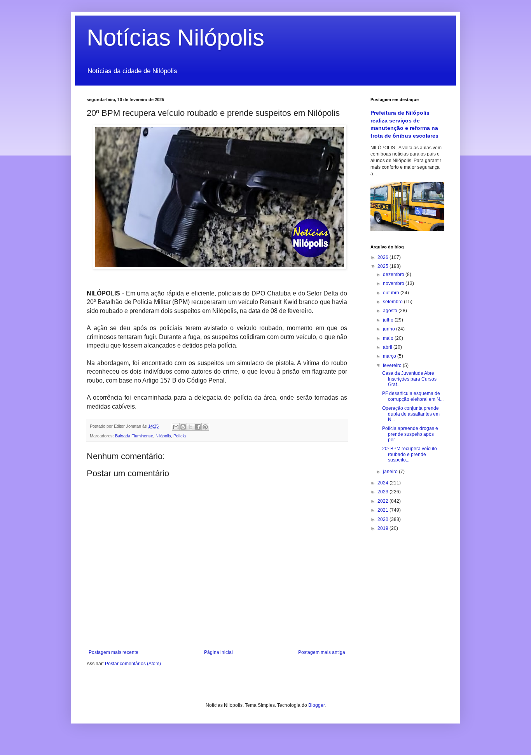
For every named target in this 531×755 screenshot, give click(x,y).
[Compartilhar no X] (190, 427)
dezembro (394, 274)
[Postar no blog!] (183, 427)
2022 (383, 501)
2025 (383, 266)
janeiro (391, 471)
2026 (383, 257)
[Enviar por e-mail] (176, 427)
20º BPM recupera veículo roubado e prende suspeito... (409, 454)
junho (389, 329)
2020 (383, 519)
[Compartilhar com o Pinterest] (205, 427)
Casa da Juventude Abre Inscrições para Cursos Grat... (409, 379)
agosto (390, 310)
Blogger (316, 705)
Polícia (179, 435)
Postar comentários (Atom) (133, 663)
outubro (391, 292)
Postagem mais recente (113, 652)
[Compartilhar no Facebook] (198, 427)
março (390, 356)
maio (389, 338)
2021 (383, 510)
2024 (383, 483)
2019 (383, 528)
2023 (383, 492)
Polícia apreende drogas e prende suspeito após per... (410, 434)
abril (388, 347)
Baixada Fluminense (134, 435)
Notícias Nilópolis (175, 37)
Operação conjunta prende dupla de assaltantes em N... (411, 413)
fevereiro (393, 365)
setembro (393, 301)
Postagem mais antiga (321, 652)
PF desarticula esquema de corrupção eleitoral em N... (413, 396)
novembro (394, 283)
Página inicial (218, 652)
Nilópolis (163, 435)
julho (389, 320)
